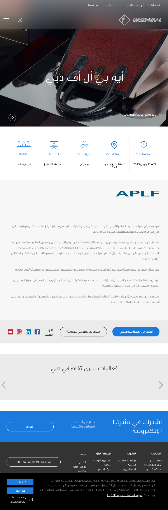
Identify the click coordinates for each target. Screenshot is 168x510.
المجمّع (132, 465)
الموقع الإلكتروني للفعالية (83, 331)
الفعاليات (156, 453)
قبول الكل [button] (20, 482)
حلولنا (107, 465)
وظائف (82, 471)
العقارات (131, 453)
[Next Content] (162, 63)
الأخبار (82, 462)
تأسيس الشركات (102, 460)
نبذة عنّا (82, 454)
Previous (159, 385)
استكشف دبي (153, 469)
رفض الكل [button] (20, 490)
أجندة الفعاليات (152, 465)
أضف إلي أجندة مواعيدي (136, 331)
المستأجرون (129, 469)
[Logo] (141, 19)
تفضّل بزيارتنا (154, 460)
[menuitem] (148, 453)
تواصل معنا (79, 466)
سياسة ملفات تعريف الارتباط (124, 495)
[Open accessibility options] (20, 20)
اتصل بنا (34, 462)
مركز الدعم (104, 469)
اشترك (30, 426)
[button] (20, 499)
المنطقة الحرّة (103, 453)
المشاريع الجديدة (127, 460)
